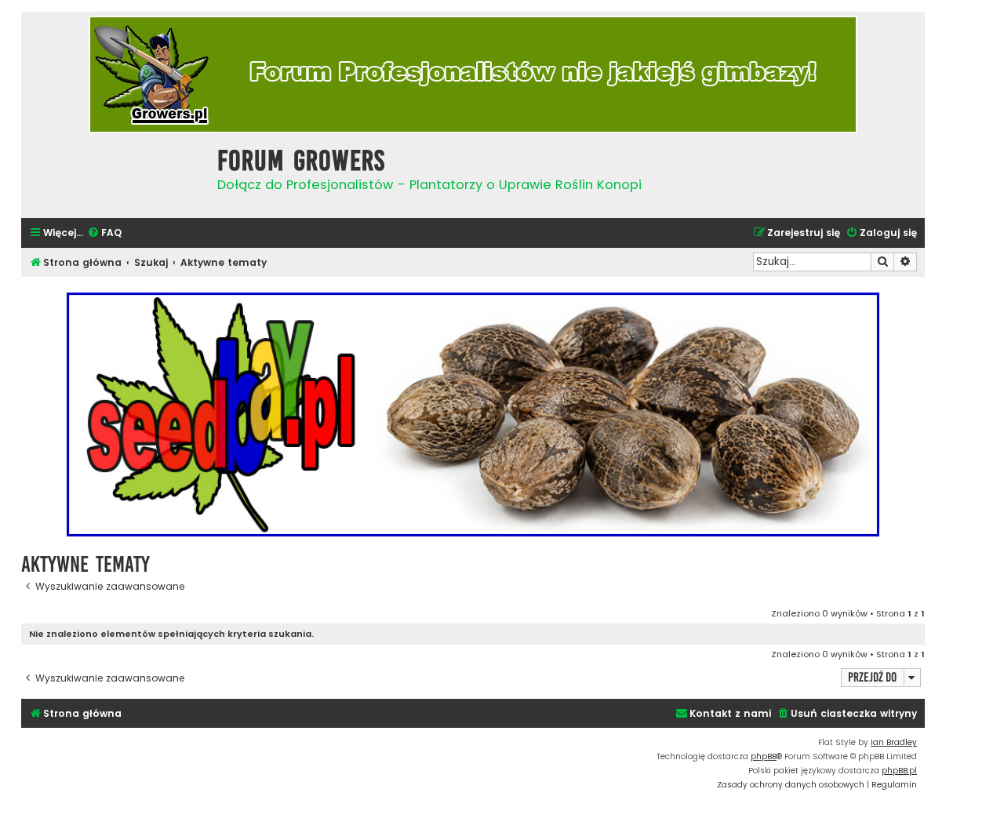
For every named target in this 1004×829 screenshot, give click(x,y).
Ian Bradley (894, 742)
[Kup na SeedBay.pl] (473, 414)
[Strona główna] (115, 173)
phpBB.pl (899, 770)
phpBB (764, 756)
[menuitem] (104, 233)
